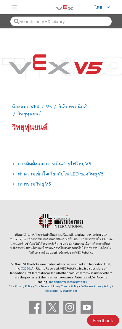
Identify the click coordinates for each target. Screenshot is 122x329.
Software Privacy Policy (96, 286)
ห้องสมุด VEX (25, 106)
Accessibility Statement (61, 290)
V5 (49, 106)
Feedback (103, 320)
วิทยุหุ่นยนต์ (29, 113)
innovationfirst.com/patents (68, 281)
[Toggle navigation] (14, 7)
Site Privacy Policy (21, 286)
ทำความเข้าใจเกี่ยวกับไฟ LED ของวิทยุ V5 (61, 173)
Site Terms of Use (46, 286)
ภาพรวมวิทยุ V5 (34, 183)
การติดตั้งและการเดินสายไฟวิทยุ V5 (54, 163)
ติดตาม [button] (22, 146)
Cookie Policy (69, 286)
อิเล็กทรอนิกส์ (72, 106)
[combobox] (61, 21)
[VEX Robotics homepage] (57, 7)
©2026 (25, 268)
